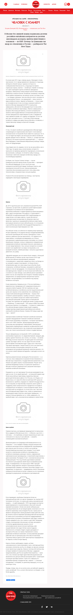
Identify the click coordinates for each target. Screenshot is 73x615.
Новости (47, 4)
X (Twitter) (8, 580)
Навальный (62, 10)
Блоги (43, 10)
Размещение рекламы (48, 596)
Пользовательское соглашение (32, 598)
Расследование (37, 10)
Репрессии (24, 10)
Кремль (37, 12)
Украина (50, 10)
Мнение (5, 10)
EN (65, 4)
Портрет (30, 10)
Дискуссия (11, 10)
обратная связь (25, 592)
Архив (54, 4)
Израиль (56, 10)
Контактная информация (30, 596)
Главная (16, 4)
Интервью (17, 10)
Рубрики (24, 4)
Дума (41, 12)
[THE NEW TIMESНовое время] (35, 4)
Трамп (68, 10)
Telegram (13, 580)
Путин (32, 12)
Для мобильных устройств (53, 598)
